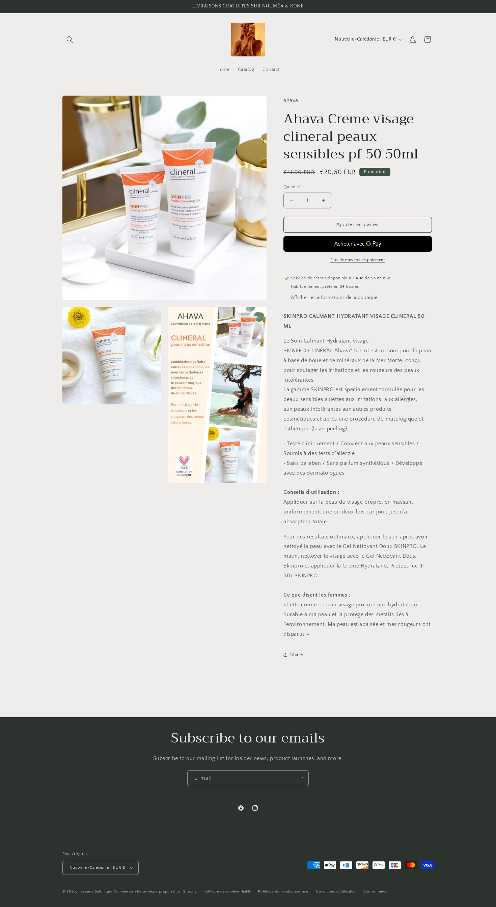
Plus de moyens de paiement (357, 260)
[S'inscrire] (301, 778)
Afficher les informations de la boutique (334, 297)
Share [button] (296, 654)
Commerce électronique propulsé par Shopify (155, 891)
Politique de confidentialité (227, 891)
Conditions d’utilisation (336, 891)
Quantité (292, 186)
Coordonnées (375, 891)
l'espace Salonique (96, 891)
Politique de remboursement (283, 891)
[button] (69, 39)
